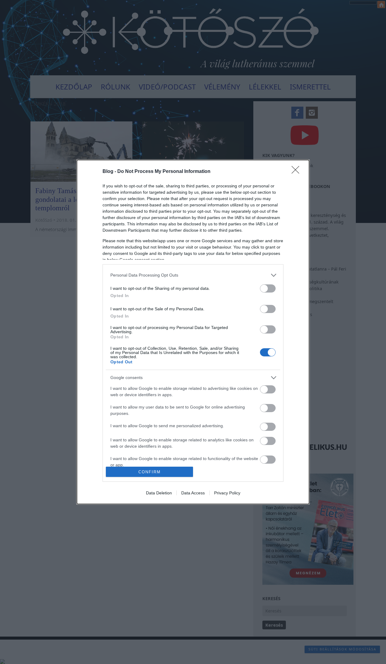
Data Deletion (159, 492)
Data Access (193, 492)
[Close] (297, 171)
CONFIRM (149, 472)
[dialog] (193, 332)
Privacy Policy (227, 492)
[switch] (268, 288)
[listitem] (193, 275)
